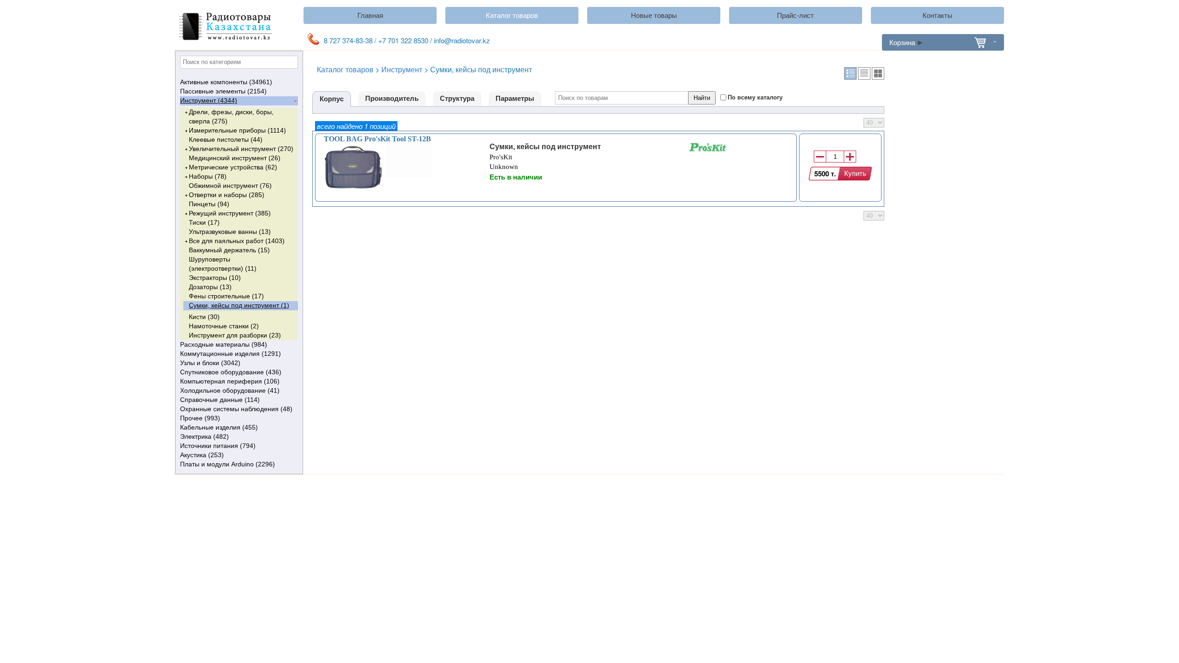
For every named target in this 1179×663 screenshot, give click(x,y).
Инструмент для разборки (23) (235, 335)
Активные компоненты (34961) (226, 82)
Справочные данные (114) (220, 399)
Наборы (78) (208, 176)
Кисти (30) (204, 316)
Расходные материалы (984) (223, 344)
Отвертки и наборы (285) (226, 194)
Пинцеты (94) (209, 204)
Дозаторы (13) (210, 287)
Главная (370, 15)
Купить (855, 173)
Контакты (937, 15)
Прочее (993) (200, 418)
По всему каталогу (755, 97)
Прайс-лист (795, 15)
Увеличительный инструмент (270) (241, 148)
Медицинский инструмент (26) (234, 158)
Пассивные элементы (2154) (223, 91)
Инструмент (401, 69)
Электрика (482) (204, 436)
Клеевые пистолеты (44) (226, 139)
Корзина (902, 42)
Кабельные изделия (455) (219, 427)
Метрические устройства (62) (233, 167)
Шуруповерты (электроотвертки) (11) (223, 264)
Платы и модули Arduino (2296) (227, 464)
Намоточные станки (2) (224, 326)
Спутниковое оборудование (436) (230, 372)
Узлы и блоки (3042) (210, 362)
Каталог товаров (512, 15)
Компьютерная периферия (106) (230, 381)
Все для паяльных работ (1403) (237, 240)
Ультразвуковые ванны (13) (230, 231)
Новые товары (654, 15)
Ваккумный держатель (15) (229, 250)
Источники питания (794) (218, 445)
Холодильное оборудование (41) (230, 390)
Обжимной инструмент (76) (230, 185)
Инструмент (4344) (208, 100)
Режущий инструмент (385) (230, 213)
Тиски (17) (204, 222)
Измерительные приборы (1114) (237, 130)
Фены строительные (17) (226, 296)
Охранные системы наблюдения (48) (236, 409)
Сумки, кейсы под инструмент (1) (239, 305)
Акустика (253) (202, 455)
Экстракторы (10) (215, 277)
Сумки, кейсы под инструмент (545, 147)
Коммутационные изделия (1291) (230, 353)
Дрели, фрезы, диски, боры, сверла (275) (231, 116)
